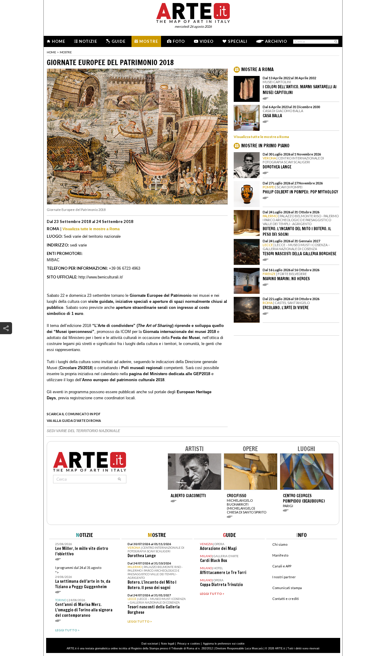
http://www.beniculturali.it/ (100, 277)
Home (58, 41)
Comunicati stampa (287, 588)
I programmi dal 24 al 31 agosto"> (82, 577)
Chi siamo (279, 544)
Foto (179, 41)
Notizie (88, 41)
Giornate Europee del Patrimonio (160, 295)
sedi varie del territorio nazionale (83, 431)
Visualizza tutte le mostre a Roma (91, 229)
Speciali (237, 41)
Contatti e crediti (285, 599)
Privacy (182, 643)
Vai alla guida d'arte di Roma (74, 420)
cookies (195, 643)
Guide (118, 41)
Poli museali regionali (142, 368)
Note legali (167, 643)
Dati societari (149, 643)
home (51, 52)
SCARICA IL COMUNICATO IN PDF (73, 414)
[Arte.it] (193, 12)
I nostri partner (284, 577)
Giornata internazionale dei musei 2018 (179, 331)
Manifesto (280, 555)
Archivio (276, 41)
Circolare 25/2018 (76, 368)
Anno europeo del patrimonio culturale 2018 (123, 380)
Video (207, 41)
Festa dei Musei (185, 337)
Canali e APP (281, 566)
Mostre (148, 41)
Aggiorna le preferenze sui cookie (224, 643)
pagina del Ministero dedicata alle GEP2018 (169, 374)
